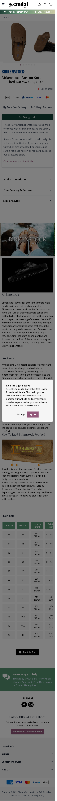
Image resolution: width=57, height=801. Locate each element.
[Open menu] (3, 4)
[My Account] (45, 4)
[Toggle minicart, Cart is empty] (50, 4)
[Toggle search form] (39, 4)
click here (34, 405)
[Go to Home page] (21, 5)
